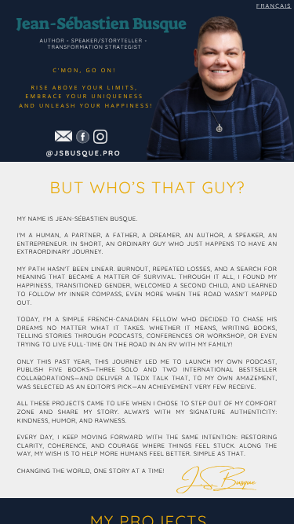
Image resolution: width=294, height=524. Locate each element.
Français (274, 5)
